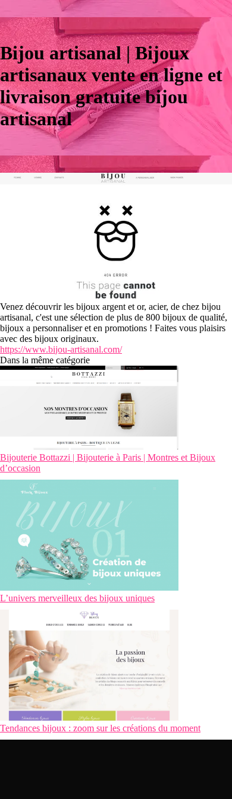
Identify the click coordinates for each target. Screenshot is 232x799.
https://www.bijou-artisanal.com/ (61, 349)
